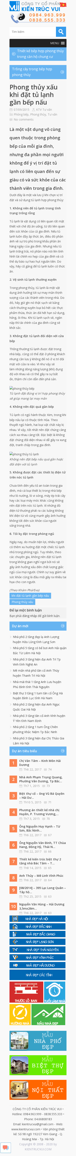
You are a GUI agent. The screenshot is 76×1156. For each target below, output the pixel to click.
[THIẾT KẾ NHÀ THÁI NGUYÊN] (37, 952)
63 (50, 896)
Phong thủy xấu (22, 602)
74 (50, 769)
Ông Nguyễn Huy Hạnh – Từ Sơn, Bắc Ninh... (39, 828)
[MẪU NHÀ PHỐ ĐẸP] (38, 1050)
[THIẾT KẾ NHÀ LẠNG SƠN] (37, 944)
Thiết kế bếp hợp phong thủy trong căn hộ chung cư (40, 54)
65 (50, 868)
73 (48, 786)
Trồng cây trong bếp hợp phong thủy (32, 72)
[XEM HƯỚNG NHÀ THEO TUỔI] (20, 1024)
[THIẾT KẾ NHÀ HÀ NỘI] (37, 921)
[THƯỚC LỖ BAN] (27, 1001)
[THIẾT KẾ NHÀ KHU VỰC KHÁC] (37, 979)
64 (50, 880)
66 (50, 851)
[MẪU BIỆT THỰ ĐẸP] (38, 1074)
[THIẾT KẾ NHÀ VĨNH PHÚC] (37, 959)
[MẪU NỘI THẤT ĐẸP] (38, 1099)
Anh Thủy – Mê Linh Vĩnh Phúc (41, 876)
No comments (24, 119)
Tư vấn (52, 114)
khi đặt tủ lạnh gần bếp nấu (30, 596)
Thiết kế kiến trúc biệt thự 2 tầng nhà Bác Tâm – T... (40, 861)
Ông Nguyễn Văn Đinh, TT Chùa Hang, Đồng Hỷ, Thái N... (42, 845)
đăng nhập (29, 616)
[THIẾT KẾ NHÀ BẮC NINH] (37, 928)
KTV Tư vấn (44, 110)
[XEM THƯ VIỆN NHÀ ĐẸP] (48, 1024)
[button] (54, 43)
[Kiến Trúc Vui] (38, 6)
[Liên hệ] (38, 22)
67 (50, 835)
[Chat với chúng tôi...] (5, 1152)
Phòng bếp (21, 114)
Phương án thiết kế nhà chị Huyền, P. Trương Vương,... (39, 812)
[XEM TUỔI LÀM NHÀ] (54, 1001)
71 (50, 802)
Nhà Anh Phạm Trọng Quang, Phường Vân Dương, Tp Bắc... (40, 779)
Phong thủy (38, 114)
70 (48, 819)
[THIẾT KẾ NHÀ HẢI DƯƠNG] (37, 967)
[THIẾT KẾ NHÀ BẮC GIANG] (37, 936)
